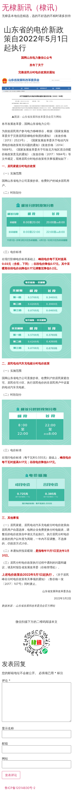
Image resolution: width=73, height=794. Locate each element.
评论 (6, 680)
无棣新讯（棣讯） (32, 7)
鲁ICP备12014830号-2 (20, 788)
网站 (5, 758)
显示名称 (8, 728)
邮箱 (5, 743)
